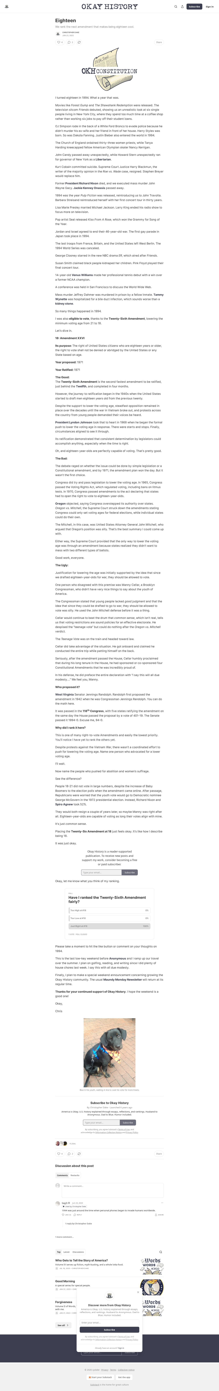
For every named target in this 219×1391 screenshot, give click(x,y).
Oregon (60, 503)
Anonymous (117, 958)
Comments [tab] (62, 1175)
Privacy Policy (132, 1339)
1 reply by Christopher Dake (78, 1223)
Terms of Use (124, 1336)
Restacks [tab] (75, 1175)
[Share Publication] (182, 7)
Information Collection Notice (108, 1339)
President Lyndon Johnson (73, 422)
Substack (94, 1384)
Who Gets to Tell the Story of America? (81, 1260)
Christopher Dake (70, 32)
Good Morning (65, 1281)
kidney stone (64, 303)
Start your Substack (101, 1377)
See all (61, 1325)
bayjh (64, 1202)
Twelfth (81, 386)
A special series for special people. (72, 1285)
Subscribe (194, 6)
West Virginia (64, 694)
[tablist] (68, 1175)
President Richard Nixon (81, 183)
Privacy (104, 1369)
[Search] (176, 7)
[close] (138, 1292)
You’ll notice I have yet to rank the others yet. (85, 739)
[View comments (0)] (84, 1272)
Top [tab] (58, 1252)
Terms (113, 1369)
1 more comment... (64, 1237)
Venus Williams (82, 275)
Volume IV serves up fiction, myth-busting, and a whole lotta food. (89, 1264)
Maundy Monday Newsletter (122, 979)
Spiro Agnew (64, 804)
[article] (109, 1266)
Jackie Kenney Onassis (89, 188)
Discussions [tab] (78, 1252)
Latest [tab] (66, 1252)
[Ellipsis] (162, 1202)
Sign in (210, 6)
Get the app (124, 1377)
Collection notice (126, 1369)
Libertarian (103, 159)
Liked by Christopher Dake (75, 1206)
